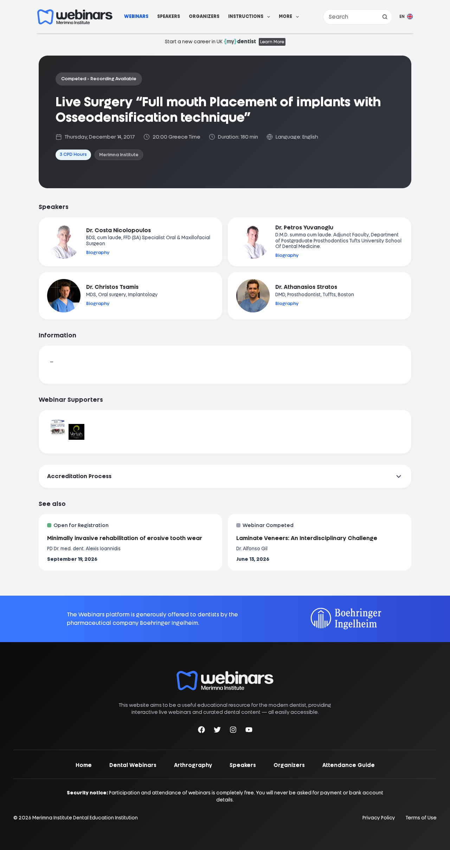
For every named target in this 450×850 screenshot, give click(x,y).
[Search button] (384, 16)
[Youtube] (248, 731)
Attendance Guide (348, 765)
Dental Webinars (132, 765)
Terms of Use (421, 818)
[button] (406, 16)
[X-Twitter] (217, 731)
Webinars (136, 16)
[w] (75, 17)
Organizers (204, 16)
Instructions (245, 16)
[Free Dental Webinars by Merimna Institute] (225, 674)
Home (84, 765)
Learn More (272, 41)
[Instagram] (233, 731)
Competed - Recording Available (98, 78)
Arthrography (193, 765)
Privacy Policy (378, 818)
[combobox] (350, 17)
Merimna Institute (119, 154)
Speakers (168, 16)
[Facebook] (201, 731)
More (285, 16)
